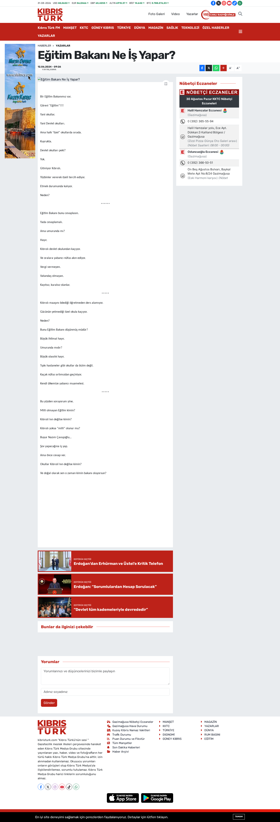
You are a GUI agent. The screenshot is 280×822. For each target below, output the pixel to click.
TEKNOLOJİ (190, 28)
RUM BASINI (212, 734)
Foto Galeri (156, 14)
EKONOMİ (169, 734)
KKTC (84, 28)
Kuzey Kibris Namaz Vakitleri (131, 730)
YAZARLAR (46, 36)
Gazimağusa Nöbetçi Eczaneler (132, 722)
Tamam (239, 816)
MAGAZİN (155, 28)
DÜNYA (139, 28)
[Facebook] (41, 787)
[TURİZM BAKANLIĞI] (20, 101)
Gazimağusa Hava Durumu (129, 726)
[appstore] (123, 798)
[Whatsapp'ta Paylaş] (216, 68)
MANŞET (70, 28)
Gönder (49, 703)
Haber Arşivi (120, 751)
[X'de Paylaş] (209, 68)
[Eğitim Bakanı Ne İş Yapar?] (105, 79)
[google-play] (157, 798)
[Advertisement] (109, 533)
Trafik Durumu (121, 734)
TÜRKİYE (124, 28)
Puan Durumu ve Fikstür (128, 739)
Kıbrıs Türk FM (49, 28)
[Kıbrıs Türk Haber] (50, 14)
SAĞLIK (172, 28)
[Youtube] (62, 787)
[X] (48, 787)
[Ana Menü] (240, 31)
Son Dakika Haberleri (126, 747)
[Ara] (240, 14)
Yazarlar (192, 14)
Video (175, 14)
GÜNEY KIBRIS (102, 28)
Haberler (44, 45)
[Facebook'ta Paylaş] (202, 68)
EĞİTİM (209, 739)
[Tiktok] (69, 787)
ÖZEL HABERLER (215, 28)
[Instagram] (55, 787)
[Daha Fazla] (223, 68)
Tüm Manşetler (122, 743)
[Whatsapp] (76, 787)
